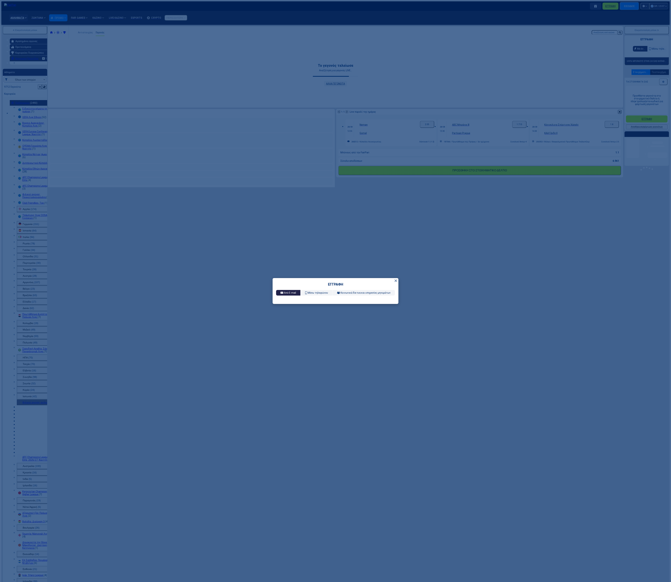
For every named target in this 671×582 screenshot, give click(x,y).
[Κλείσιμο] (395, 248)
